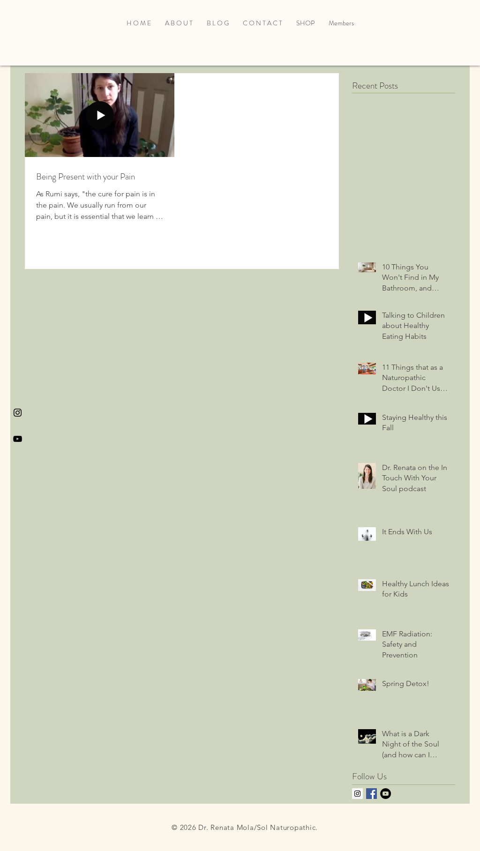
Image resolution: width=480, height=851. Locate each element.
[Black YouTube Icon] (17, 438)
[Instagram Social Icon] (357, 793)
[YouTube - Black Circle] (385, 793)
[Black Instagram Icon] (17, 412)
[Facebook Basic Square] (371, 793)
